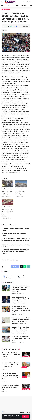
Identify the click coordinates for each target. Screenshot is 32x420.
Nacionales (6, 9)
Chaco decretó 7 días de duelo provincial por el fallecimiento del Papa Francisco (10, 364)
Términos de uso (14, 417)
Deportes (14, 293)
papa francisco (14, 260)
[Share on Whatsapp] (11, 26)
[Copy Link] (14, 26)
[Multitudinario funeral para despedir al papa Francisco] (21, 183)
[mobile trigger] (3, 2)
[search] (20, 2)
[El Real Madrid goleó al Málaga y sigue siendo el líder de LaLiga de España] (6, 339)
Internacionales (15, 323)
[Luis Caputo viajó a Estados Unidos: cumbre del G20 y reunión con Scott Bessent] (6, 299)
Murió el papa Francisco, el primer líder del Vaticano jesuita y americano (11, 354)
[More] (19, 26)
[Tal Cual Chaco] (10, 2)
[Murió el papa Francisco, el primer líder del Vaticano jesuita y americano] (26, 354)
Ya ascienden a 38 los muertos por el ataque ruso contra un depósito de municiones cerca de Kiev (21, 319)
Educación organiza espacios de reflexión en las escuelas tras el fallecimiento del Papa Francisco (15, 251)
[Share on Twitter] (8, 26)
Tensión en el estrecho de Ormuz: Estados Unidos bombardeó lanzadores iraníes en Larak (21, 329)
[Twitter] (23, 276)
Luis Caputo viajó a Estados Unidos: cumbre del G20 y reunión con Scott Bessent (21, 298)
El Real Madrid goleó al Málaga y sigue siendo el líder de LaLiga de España (21, 338)
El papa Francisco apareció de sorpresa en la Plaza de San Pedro (10, 387)
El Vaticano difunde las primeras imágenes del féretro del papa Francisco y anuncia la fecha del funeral (16, 240)
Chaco (24, 366)
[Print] (16, 26)
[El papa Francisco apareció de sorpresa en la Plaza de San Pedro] (7, 183)
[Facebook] (9, 276)
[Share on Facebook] (6, 26)
